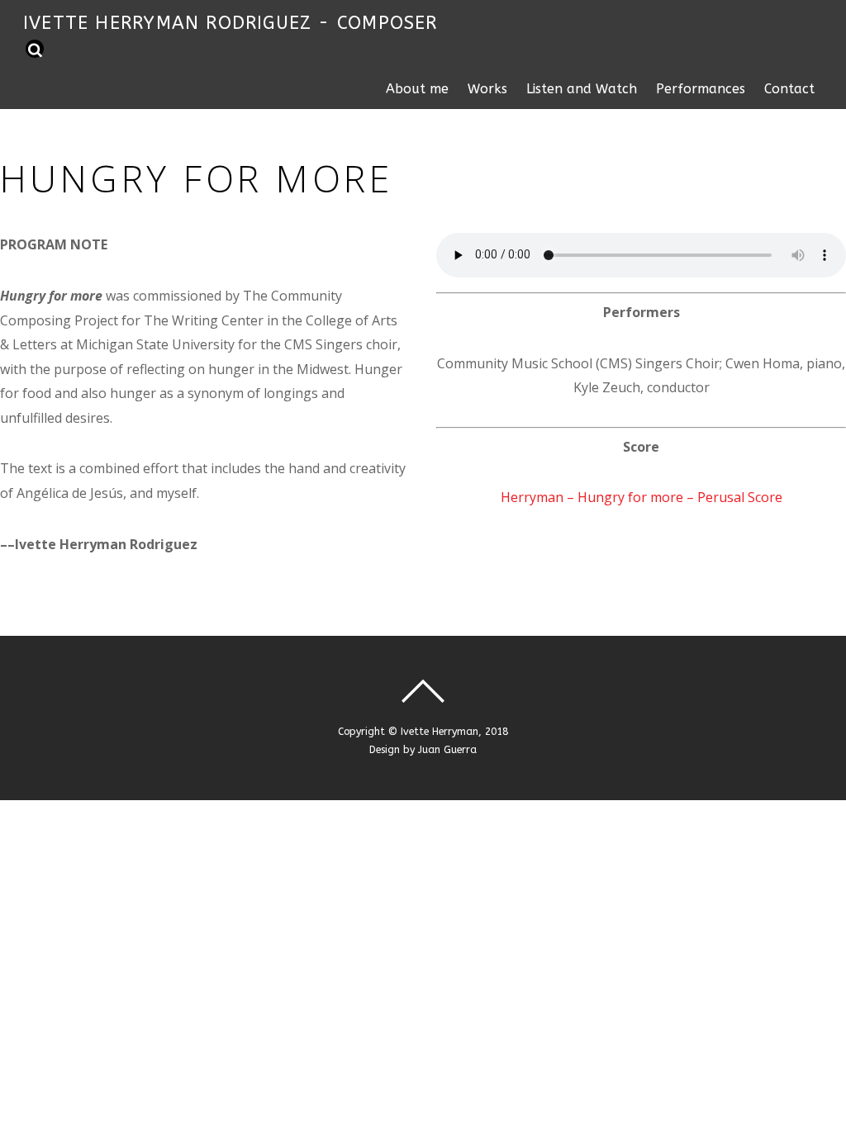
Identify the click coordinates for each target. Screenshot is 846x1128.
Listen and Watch (581, 89)
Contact (789, 89)
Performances (700, 89)
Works (487, 89)
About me (417, 89)
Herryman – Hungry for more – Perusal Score (641, 497)
